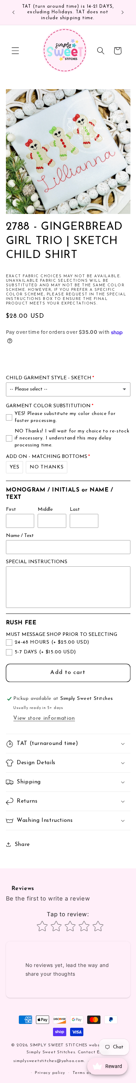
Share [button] (22, 844)
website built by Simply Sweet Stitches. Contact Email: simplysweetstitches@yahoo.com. (69, 1053)
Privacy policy (50, 1073)
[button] (15, 50)
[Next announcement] (122, 12)
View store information (44, 718)
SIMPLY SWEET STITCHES (59, 1045)
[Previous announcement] (13, 12)
